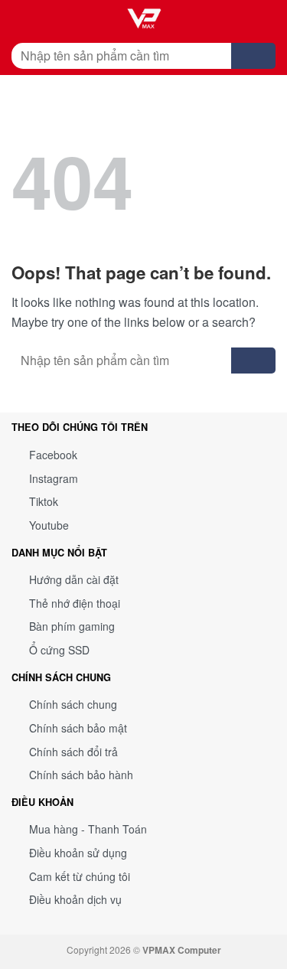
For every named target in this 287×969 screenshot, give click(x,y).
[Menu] (22, 19)
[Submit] (253, 56)
